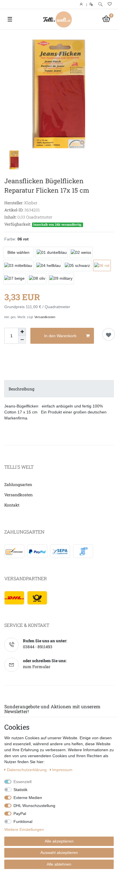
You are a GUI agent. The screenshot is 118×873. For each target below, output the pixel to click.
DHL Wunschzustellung (34, 805)
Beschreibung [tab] (21, 389)
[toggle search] (100, 4)
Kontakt (11, 505)
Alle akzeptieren (59, 841)
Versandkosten (44, 317)
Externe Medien (27, 797)
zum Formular (36, 666)
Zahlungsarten (18, 484)
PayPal (19, 813)
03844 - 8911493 (37, 646)
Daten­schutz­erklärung (27, 769)
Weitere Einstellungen (24, 829)
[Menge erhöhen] (22, 332)
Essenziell (22, 781)
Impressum (62, 769)
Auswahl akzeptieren (59, 852)
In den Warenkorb (60, 335)
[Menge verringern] (22, 340)
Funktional (22, 821)
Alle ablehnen (59, 864)
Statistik (20, 789)
